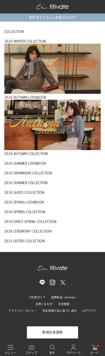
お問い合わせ (44, 304)
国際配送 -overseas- (63, 297)
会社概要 (63, 304)
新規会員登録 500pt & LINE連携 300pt (52, 17)
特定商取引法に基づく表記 (60, 310)
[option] (52, 17)
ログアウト (89, 310)
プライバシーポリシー (22, 310)
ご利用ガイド (37, 297)
